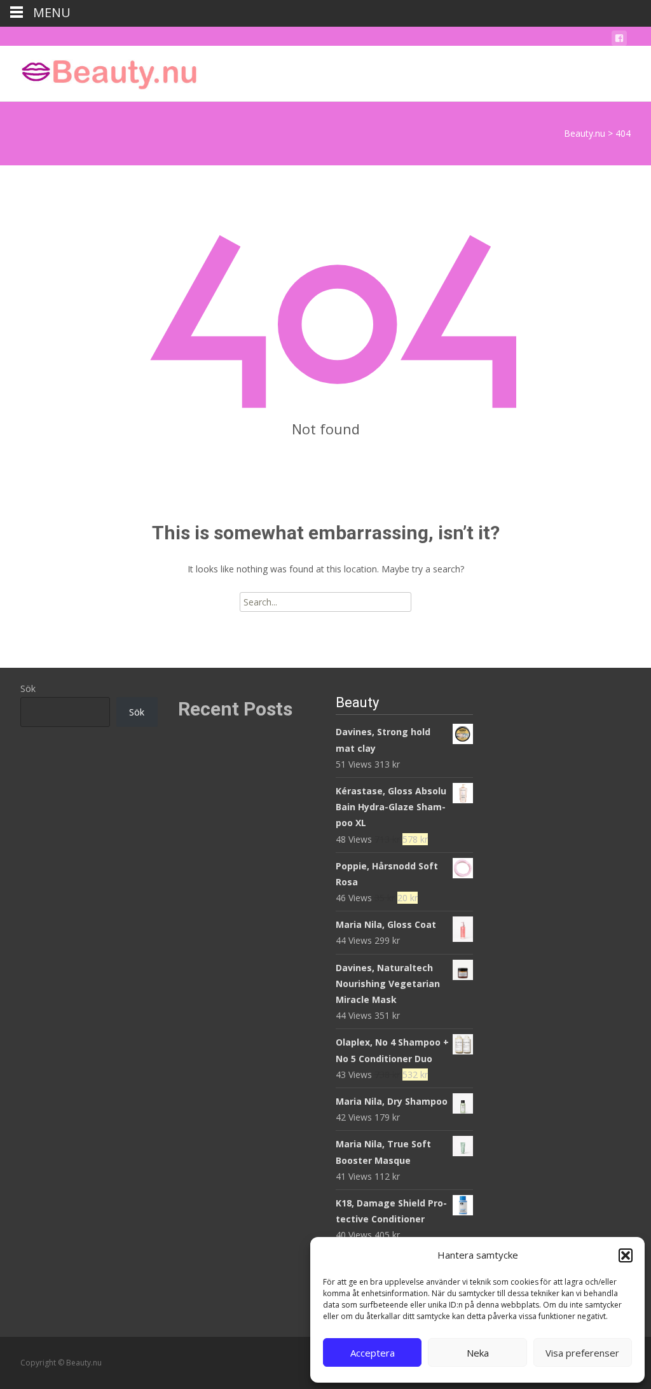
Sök (28, 688)
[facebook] (619, 40)
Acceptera (372, 1352)
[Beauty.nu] (99, 71)
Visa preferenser (582, 1352)
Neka (478, 1352)
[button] (625, 1255)
